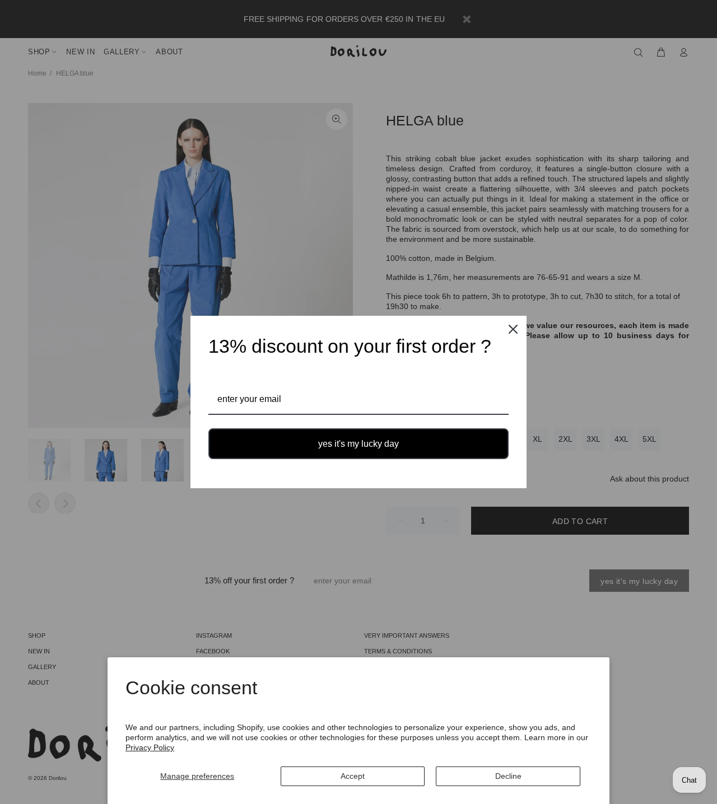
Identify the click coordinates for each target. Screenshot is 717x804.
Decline (508, 776)
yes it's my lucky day (358, 443)
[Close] (513, 329)
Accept (353, 776)
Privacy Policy (149, 747)
